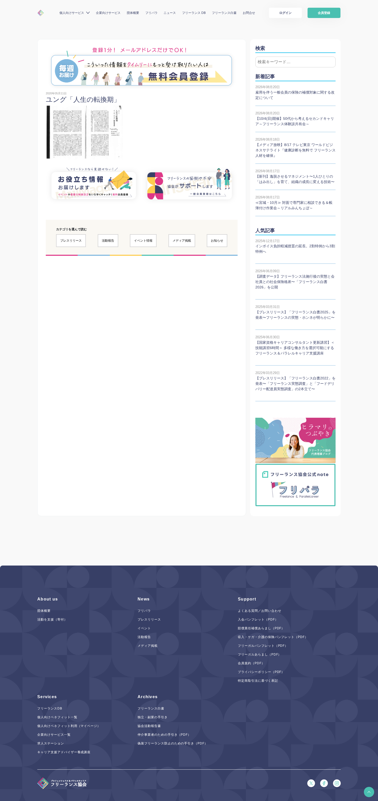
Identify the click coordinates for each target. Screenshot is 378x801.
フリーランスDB (49, 708)
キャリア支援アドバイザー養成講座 (64, 752)
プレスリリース (71, 240)
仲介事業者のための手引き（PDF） (164, 734)
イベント (144, 628)
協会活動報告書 (149, 726)
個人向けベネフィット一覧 (57, 717)
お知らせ (217, 240)
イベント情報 (143, 240)
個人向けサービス (71, 13)
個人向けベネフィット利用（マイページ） (69, 726)
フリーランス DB (194, 13)
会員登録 (324, 13)
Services (47, 697)
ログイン (285, 13)
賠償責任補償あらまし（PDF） (261, 628)
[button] (369, 792)
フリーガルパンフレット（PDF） (263, 646)
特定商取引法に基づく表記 (258, 680)
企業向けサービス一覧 (54, 734)
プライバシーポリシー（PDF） (261, 672)
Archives (148, 697)
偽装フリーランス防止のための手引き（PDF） (173, 743)
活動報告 (108, 240)
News (144, 599)
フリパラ (151, 13)
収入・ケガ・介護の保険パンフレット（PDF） (273, 637)
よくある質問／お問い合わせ (259, 611)
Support (247, 599)
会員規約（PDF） (251, 663)
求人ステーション (50, 743)
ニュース (170, 13)
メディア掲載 (182, 240)
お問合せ (249, 13)
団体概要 (133, 13)
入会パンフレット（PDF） (258, 619)
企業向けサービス (108, 13)
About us (47, 599)
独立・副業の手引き (153, 717)
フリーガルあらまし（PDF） (259, 654)
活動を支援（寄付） (52, 619)
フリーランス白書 (224, 13)
